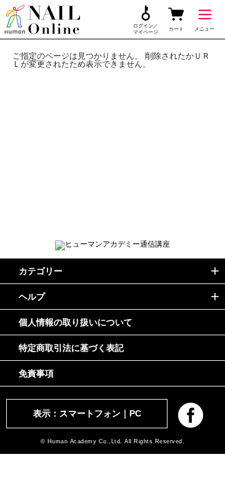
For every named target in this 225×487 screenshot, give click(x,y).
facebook (190, 415)
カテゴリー (40, 271)
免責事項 (36, 373)
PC (135, 413)
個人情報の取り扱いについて (75, 322)
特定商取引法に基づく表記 (71, 348)
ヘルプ (32, 297)
